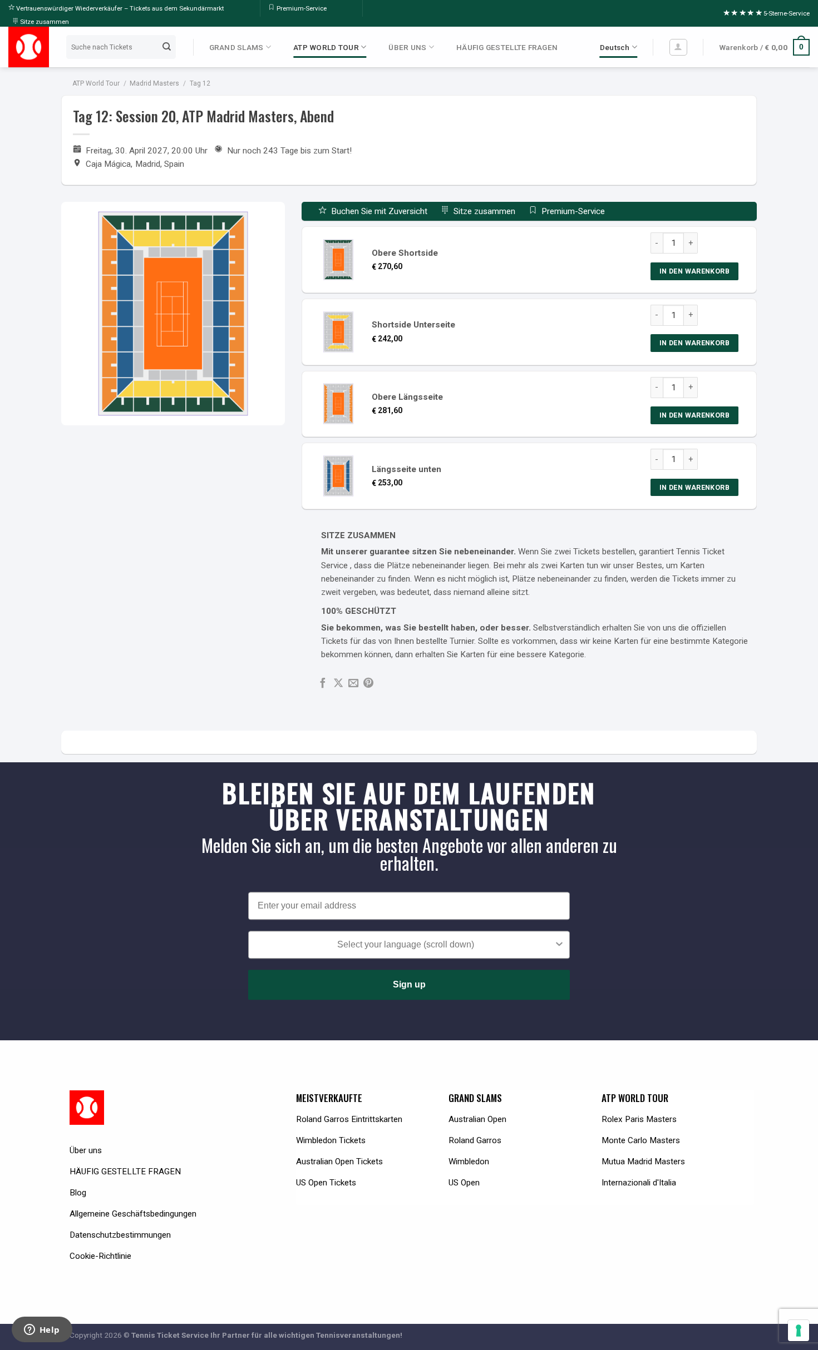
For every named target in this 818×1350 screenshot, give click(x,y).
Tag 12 (200, 83)
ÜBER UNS (407, 47)
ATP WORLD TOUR (326, 47)
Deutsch (615, 47)
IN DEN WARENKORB (694, 271)
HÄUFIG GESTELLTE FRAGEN (507, 47)
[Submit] (166, 47)
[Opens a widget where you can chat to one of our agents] (41, 1330)
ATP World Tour (96, 83)
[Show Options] (559, 945)
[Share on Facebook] (323, 683)
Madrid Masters (154, 83)
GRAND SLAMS (236, 47)
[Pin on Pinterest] (368, 683)
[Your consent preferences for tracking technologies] (798, 1330)
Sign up (409, 985)
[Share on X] (338, 683)
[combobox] (406, 945)
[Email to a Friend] (353, 683)
